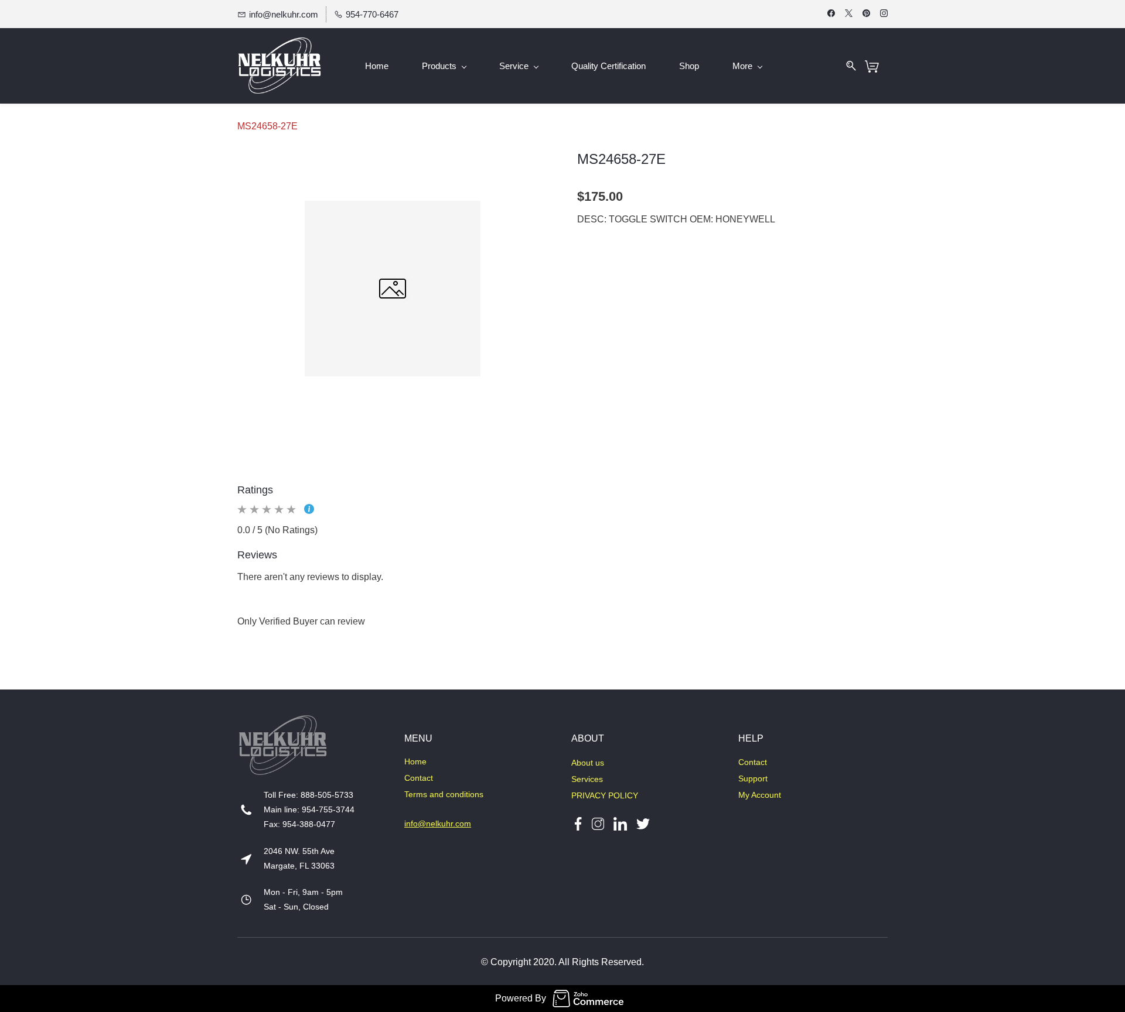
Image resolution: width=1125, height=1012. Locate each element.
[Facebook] (578, 823)
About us (587, 762)
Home (415, 761)
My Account (759, 795)
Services (587, 779)
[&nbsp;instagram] (598, 823)
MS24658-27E (267, 126)
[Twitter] (638, 823)
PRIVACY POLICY (604, 795)
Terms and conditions (443, 794)
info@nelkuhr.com (437, 823)
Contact (418, 778)
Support (753, 778)
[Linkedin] (620, 823)
